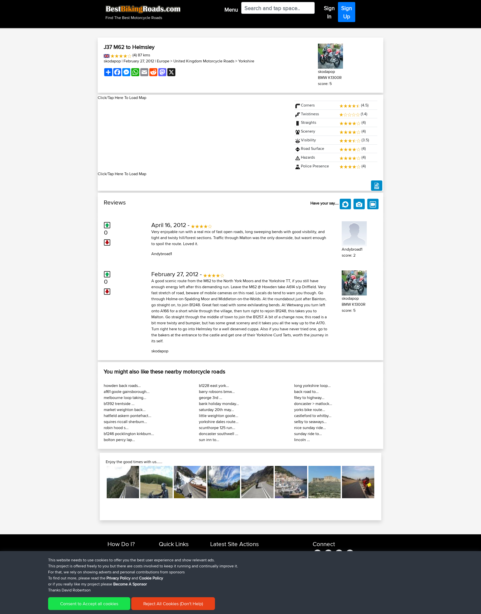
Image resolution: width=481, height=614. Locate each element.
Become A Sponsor (130, 584)
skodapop (112, 61)
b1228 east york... (214, 385)
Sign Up (346, 12)
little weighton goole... (218, 416)
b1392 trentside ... (119, 403)
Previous (99, 482)
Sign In (329, 12)
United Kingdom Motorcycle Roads (203, 61)
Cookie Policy (151, 578)
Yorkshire (246, 61)
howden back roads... (122, 385)
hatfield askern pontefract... (127, 416)
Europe (163, 61)
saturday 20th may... (216, 410)
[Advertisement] (193, 136)
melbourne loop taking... (125, 397)
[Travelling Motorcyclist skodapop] (330, 55)
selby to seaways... (310, 422)
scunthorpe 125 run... (217, 428)
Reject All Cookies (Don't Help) (173, 603)
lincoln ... (302, 440)
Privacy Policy (118, 578)
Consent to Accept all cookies (89, 603)
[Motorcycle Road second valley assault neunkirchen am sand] (223, 482)
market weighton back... (125, 410)
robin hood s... (116, 428)
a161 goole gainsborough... (127, 391)
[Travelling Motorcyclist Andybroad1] (354, 233)
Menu (231, 10)
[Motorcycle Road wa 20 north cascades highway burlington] (190, 482)
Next (382, 482)
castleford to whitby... (312, 416)
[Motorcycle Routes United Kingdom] (106, 55)
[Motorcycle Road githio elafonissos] (291, 482)
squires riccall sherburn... (125, 422)
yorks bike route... (309, 410)
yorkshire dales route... (218, 422)
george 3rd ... (210, 397)
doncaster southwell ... (218, 434)
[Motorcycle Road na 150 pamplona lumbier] (156, 482)
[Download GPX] (376, 185)
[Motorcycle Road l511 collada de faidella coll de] (123, 482)
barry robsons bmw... (217, 391)
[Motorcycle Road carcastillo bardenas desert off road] (324, 482)
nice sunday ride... (310, 428)
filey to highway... (309, 397)
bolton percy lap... (119, 440)
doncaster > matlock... (313, 403)
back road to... (306, 391)
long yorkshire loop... (312, 385)
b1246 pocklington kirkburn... (129, 434)
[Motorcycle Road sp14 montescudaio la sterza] (358, 482)
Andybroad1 (161, 254)
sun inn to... (209, 440)
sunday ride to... (308, 434)
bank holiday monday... (219, 403)
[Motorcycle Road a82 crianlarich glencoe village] (257, 482)
